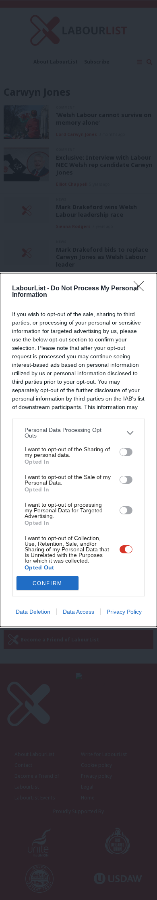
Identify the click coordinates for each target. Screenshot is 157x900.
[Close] (141, 288)
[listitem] (78, 432)
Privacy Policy (124, 611)
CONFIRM (47, 583)
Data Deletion (33, 611)
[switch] (126, 452)
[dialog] (78, 450)
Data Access (78, 611)
